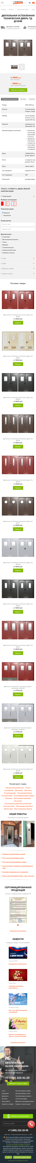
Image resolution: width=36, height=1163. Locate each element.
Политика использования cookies (18, 1160)
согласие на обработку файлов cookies (17, 1144)
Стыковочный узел (8, 247)
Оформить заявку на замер (18, 1083)
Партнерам (5, 1093)
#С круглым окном (8, 806)
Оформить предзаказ (18, 90)
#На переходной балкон (24, 793)
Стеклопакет (6, 237)
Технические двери (21, 1098)
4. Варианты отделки (7, 268)
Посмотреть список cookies (22, 1157)
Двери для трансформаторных (24, 1101)
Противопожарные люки (22, 1093)
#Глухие (28, 787)
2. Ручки (3, 258)
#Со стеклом (18, 801)
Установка (32, 99)
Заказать (18, 322)
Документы (5, 1096)
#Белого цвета (8, 808)
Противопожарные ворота (23, 1096)
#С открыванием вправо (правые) (24, 795)
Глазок (4, 242)
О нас (3, 1091)
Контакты (4, 1098)
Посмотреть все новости (18, 1042)
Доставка (23, 99)
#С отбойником (8, 790)
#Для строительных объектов (23, 808)
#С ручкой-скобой (7, 795)
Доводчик (5, 245)
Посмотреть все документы (18, 931)
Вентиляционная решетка (10, 239)
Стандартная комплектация (9, 99)
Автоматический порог (9, 250)
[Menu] (2, 2)
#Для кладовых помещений (24, 806)
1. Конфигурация (6, 196)
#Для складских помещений (22, 798)
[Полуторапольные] (7, 203)
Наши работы (6, 1101)
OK (8, 1157)
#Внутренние (19, 790)
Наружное (6, 213)
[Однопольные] (2, 203)
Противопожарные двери (23, 1091)
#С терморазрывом (10, 793)
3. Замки (3, 263)
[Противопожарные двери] (18, 2)
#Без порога (28, 790)
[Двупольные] (13, 203)
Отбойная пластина (8, 252)
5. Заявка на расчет (7, 273)
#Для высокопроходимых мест (15, 787)
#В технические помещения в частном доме (18, 803)
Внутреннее (7, 215)
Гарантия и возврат (8, 1104)
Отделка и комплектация (22, 1104)
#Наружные (8, 798)
